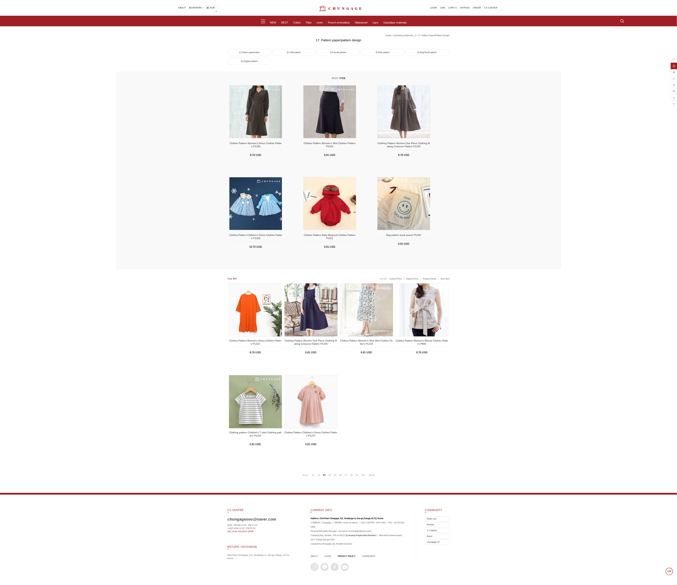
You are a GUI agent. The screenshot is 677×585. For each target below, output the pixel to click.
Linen (320, 22)
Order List (431, 519)
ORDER (477, 8)
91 (313, 475)
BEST (284, 22)
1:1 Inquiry (432, 530)
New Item (445, 279)
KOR (212, 8)
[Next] (371, 475)
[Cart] (674, 77)
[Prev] (305, 475)
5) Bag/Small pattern (427, 52)
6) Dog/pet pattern (249, 61)
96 (340, 475)
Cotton (297, 22)
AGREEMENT (369, 556)
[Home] (674, 70)
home (388, 35)
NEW (273, 22)
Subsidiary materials (395, 22)
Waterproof (361, 22)
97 (346, 475)
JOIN (442, 8)
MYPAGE (465, 8)
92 (319, 475)
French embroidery (339, 22)
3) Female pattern (338, 52)
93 (324, 475)
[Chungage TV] (674, 96)
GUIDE (327, 556)
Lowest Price (395, 279)
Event (429, 536)
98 (351, 475)
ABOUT (182, 8)
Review (430, 524)
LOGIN (433, 8)
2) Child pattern (294, 52)
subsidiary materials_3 (405, 35)
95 (335, 475)
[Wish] (674, 89)
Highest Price (412, 279)
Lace (375, 22)
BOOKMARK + (196, 8)
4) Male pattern (383, 52)
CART (451, 8)
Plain (309, 22)
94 (329, 475)
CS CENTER (491, 8)
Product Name (430, 279)
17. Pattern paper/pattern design (434, 35)
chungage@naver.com (361, 531)
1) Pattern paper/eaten (249, 52)
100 (363, 475)
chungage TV (433, 542)
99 (357, 475)
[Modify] (674, 83)
